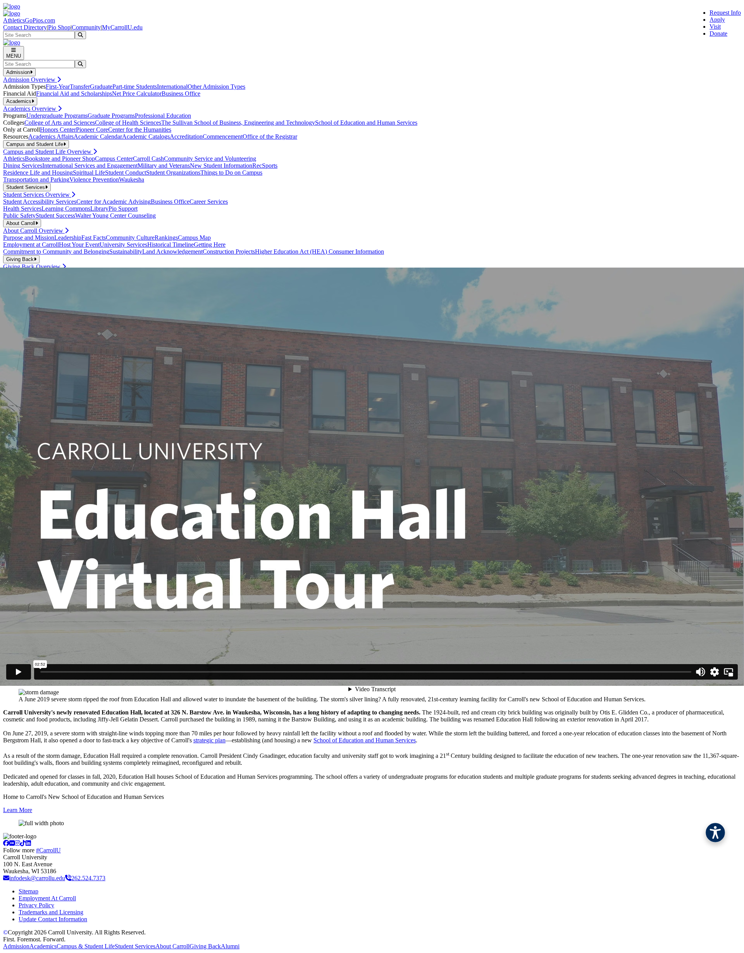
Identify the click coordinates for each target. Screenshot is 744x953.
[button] (715, 832)
